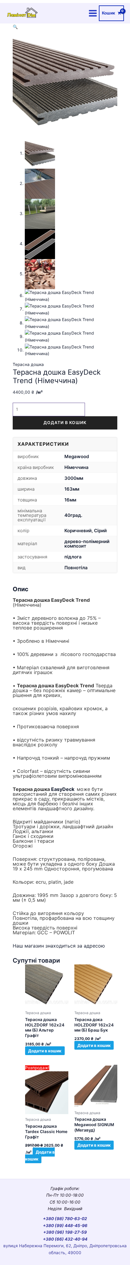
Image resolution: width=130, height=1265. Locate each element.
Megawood (76, 456)
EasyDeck (62, 789)
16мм (70, 500)
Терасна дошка (28, 364)
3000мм (73, 478)
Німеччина (76, 467)
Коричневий (78, 530)
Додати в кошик (65, 422)
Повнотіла (76, 567)
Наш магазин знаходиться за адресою (59, 946)
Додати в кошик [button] (44, 1050)
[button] (15, 26)
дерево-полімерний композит (86, 544)
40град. (73, 515)
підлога (73, 557)
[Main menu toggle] (93, 13)
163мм (71, 489)
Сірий (100, 530)
